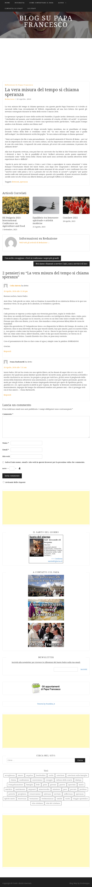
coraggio (49, 780)
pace (65, 789)
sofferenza (68, 794)
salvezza (47, 794)
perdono (83, 789)
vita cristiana (37, 803)
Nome (5, 443)
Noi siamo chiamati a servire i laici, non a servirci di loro (61, 264)
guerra (62, 785)
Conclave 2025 (70, 217)
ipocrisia (72, 785)
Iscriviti (84, 669)
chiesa (13, 780)
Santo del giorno (40, 536)
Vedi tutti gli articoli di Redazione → (34, 243)
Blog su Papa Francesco (46, 21)
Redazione (10, 99)
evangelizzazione (15, 785)
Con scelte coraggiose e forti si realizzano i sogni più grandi (32, 258)
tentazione (33, 799)
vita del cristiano (53, 803)
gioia (45, 785)
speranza (24, 182)
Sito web (6, 456)
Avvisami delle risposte (15, 482)
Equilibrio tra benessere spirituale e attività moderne (45, 220)
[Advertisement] (46, 58)
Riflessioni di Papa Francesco (19, 85)
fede (38, 785)
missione (56, 789)
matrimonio (20, 789)
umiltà (59, 799)
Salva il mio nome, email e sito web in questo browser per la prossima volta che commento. (45, 462)
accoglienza (10, 775)
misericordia (44, 789)
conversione (37, 780)
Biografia (20, 3)
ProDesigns (85, 883)
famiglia (29, 785)
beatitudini (41, 775)
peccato (73, 789)
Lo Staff (32, 8)
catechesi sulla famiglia (77, 775)
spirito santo (9, 799)
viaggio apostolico (80, 799)
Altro (61, 3)
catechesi (60, 775)
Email (5, 450)
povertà (12, 794)
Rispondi (7, 351)
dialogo (78, 780)
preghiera (22, 794)
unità (67, 799)
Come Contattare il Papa (41, 3)
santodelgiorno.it (55, 561)
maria (81, 785)
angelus (29, 775)
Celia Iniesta (15, 286)
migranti (32, 789)
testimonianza (48, 799)
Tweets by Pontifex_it (46, 704)
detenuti (15, 182)
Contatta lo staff (14, 8)
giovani (53, 785)
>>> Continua (56, 559)
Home (7, 3)
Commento (7, 414)
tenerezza (22, 799)
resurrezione (35, 794)
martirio (8, 789)
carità (51, 775)
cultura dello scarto (64, 780)
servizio (57, 794)
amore (20, 775)
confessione (24, 780)
